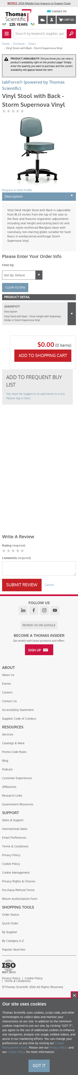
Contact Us (59, 11)
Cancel (49, 585)
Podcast (7, 769)
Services (7, 734)
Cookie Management (16, 872)
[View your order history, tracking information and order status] (42, 20)
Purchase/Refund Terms (18, 890)
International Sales (14, 829)
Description (14, 196)
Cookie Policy (11, 864)
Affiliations (9, 787)
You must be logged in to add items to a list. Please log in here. (35, 396)
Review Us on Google (39, 625)
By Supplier (9, 932)
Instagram (44, 610)
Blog (5, 761)
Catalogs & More (13, 743)
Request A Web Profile (17, 190)
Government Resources (17, 804)
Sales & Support (13, 820)
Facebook (33, 610)
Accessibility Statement (18, 710)
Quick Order (10, 923)
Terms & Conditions (15, 846)
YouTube (54, 610)
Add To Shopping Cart (43, 355)
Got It (39, 1066)
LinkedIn (23, 610)
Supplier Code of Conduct (19, 719)
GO (71, 33)
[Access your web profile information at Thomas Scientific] (51, 20)
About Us (8, 675)
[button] (72, 313)
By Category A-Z (13, 941)
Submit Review (21, 585)
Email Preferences (14, 838)
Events (6, 684)
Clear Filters (15, 287)
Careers (7, 692)
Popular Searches (13, 949)
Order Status (10, 915)
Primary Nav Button (6, 33)
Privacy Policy (11, 855)
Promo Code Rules (14, 752)
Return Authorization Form (19, 899)
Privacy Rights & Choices (18, 881)
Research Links (12, 796)
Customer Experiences (17, 778)
